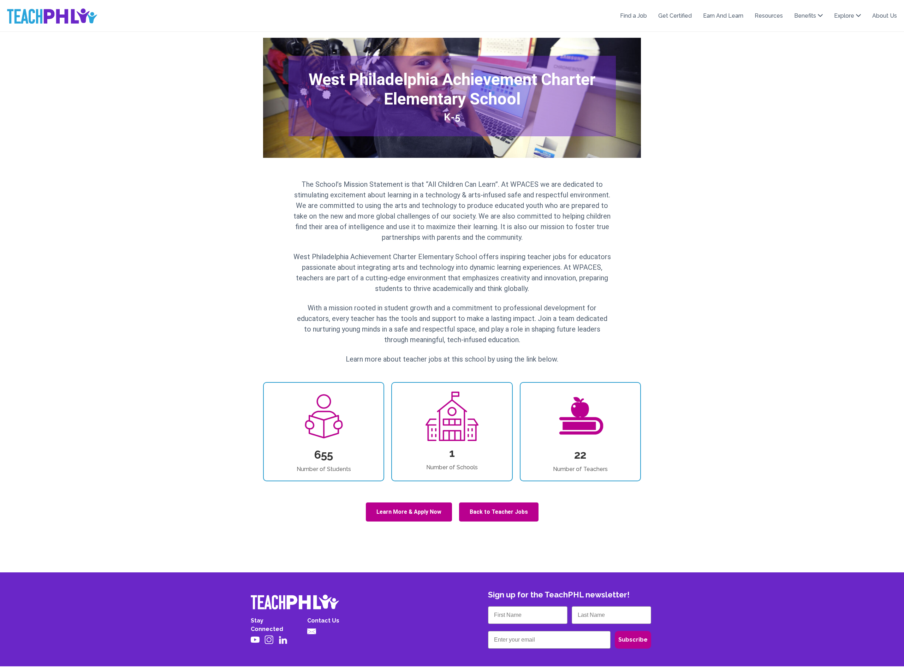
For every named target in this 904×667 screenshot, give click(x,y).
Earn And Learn (723, 15)
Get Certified (675, 15)
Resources (769, 15)
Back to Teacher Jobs (499, 511)
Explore (844, 15)
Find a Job (633, 15)
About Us (884, 15)
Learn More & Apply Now (408, 511)
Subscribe (633, 639)
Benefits (805, 15)
